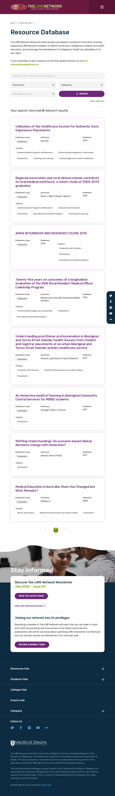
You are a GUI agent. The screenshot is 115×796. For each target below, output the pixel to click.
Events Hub (18, 700)
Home (13, 23)
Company (16, 710)
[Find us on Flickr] (46, 728)
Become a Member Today (32, 644)
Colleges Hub (19, 689)
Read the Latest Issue (31, 596)
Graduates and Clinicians (69, 208)
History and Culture (25, 513)
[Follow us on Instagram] (29, 728)
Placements (22, 158)
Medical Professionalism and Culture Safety (64, 370)
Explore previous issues (29, 606)
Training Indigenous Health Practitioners (76, 158)
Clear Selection (97, 101)
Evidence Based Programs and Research (35, 152)
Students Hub (19, 679)
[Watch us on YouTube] (38, 728)
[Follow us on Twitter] (12, 728)
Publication (22, 142)
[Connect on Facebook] (20, 728)
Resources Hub (25, 23)
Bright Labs (46, 785)
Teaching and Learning (43, 158)
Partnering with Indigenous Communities (76, 152)
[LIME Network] (36, 7)
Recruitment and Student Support (48, 214)
